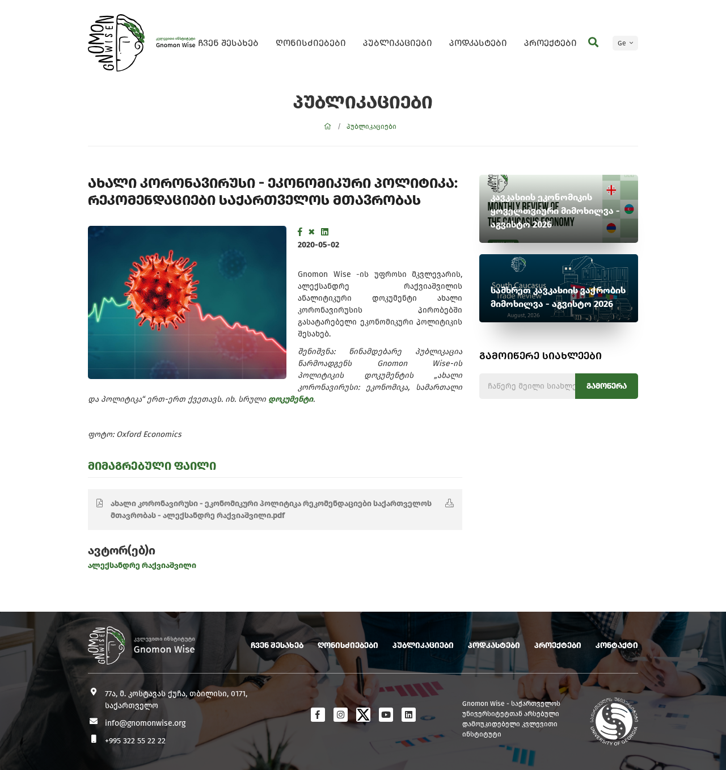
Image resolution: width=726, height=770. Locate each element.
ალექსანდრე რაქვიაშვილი (142, 565)
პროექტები (550, 42)
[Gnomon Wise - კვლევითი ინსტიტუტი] (116, 42)
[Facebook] (300, 232)
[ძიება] (593, 42)
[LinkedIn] (324, 232)
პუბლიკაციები (397, 42)
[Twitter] (311, 232)
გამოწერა (606, 386)
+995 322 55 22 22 (135, 741)
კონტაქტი (617, 645)
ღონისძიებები (311, 42)
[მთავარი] (328, 126)
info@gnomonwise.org (145, 723)
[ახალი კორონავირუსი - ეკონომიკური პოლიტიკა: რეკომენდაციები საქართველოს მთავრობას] (187, 302)
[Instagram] (341, 715)
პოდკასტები (478, 42)
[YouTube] (386, 715)
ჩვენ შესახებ (228, 42)
